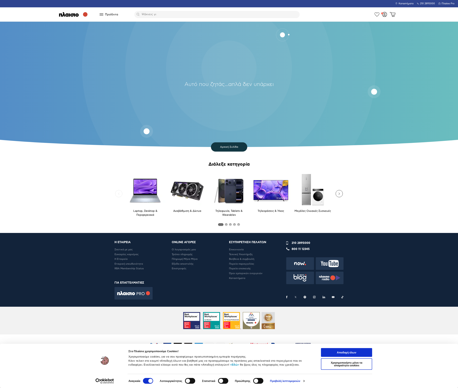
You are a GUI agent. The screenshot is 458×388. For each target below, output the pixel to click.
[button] (118, 193)
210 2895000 (301, 243)
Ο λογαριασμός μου (184, 249)
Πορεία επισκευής (240, 268)
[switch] (190, 381)
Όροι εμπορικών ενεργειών (245, 273)
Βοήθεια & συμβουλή (241, 259)
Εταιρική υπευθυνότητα (128, 264)
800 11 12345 (301, 249)
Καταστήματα (406, 4)
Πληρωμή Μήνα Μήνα (185, 259)
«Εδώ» (234, 364)
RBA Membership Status (129, 268)
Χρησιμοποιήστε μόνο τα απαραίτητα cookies (346, 364)
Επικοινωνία (236, 249)
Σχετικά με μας (123, 249)
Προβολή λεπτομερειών (285, 380)
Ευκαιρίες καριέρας (126, 254)
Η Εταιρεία (121, 259)
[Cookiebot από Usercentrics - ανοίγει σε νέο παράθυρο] (104, 381)
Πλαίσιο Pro (448, 4)
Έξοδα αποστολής (183, 264)
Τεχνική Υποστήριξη (240, 254)
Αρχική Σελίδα (229, 147)
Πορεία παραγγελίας (241, 264)
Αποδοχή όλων (346, 352)
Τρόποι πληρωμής (182, 254)
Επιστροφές (179, 268)
